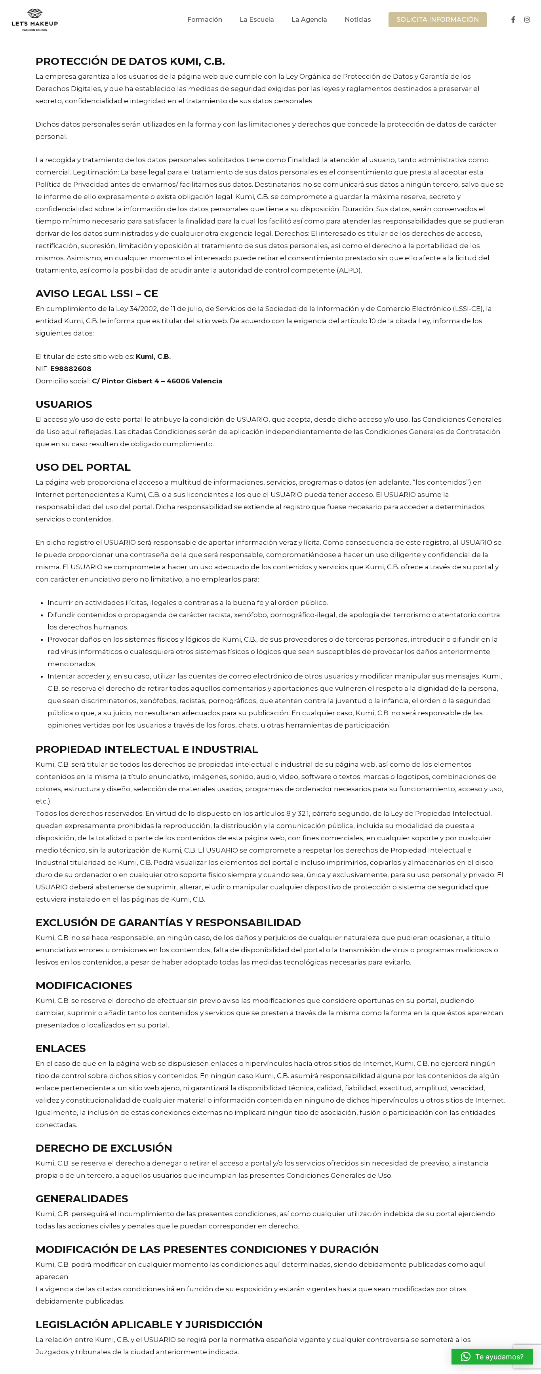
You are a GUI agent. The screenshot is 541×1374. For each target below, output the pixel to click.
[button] (492, 1357)
